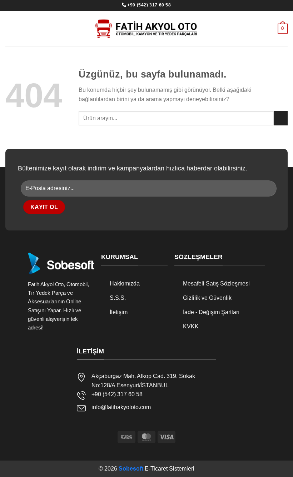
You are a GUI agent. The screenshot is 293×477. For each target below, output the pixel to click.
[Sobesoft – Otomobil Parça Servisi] (146, 29)
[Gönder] (281, 118)
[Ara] (8, 28)
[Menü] (262, 28)
